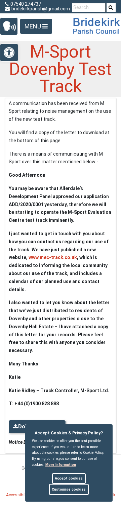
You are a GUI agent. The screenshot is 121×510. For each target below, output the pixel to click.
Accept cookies (69, 478)
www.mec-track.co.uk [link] (53, 257)
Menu (33, 26)
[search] (111, 7)
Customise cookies (69, 489)
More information (60, 464)
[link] (111, 7)
